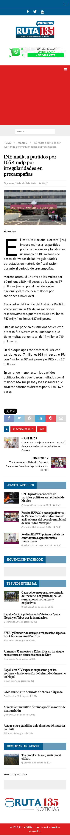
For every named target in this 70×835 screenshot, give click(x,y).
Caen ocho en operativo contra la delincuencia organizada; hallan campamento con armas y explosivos (42, 598)
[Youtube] (42, 11)
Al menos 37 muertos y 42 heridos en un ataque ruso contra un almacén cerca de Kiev (34, 653)
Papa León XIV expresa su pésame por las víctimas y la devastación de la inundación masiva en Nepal (35, 673)
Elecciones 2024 (23, 429)
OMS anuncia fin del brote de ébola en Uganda (33, 692)
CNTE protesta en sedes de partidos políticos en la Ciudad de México (42, 497)
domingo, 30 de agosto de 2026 (21, 621)
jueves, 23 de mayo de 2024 (37, 505)
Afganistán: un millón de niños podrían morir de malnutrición (35, 708)
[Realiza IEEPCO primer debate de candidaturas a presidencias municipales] (11, 538)
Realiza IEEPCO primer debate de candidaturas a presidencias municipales (42, 538)
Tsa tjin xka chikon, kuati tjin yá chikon (41, 756)
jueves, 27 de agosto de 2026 (20, 681)
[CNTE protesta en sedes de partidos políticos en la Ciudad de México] (11, 498)
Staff (45, 183)
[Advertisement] (35, 100)
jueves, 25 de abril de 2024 (22, 183)
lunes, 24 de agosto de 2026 (19, 733)
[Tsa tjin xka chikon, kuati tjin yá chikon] (11, 759)
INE (42, 429)
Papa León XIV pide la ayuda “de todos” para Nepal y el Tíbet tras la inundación (32, 615)
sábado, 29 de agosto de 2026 (38, 607)
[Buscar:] (35, 131)
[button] (65, 4)
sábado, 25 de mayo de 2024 (38, 545)
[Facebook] (27, 11)
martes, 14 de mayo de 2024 (37, 527)
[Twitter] (35, 11)
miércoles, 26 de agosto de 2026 (21, 696)
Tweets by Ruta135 (15, 774)
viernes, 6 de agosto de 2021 (37, 762)
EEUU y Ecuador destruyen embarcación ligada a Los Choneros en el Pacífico (35, 634)
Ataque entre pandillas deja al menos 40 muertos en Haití (35, 727)
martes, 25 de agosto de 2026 (20, 714)
